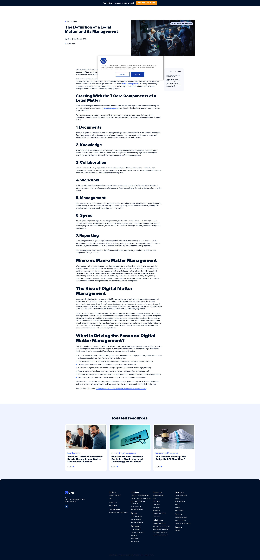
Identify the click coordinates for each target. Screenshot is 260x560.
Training (177, 507)
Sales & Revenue (136, 506)
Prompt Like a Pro (146, 3)
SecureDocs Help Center (160, 529)
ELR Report (156, 501)
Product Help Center (159, 513)
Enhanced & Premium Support (118, 512)
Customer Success (181, 495)
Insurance (134, 535)
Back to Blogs (71, 21)
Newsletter (156, 516)
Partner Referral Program (182, 523)
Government (135, 541)
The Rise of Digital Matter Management (172, 80)
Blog (154, 498)
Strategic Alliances (181, 517)
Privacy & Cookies (137, 555)
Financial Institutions (137, 532)
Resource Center (158, 495)
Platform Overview (115, 495)
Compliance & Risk (137, 509)
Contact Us (156, 507)
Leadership (156, 510)
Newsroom (156, 504)
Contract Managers (137, 522)
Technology (134, 538)
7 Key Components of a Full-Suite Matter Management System (121, 388)
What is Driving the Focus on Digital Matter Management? (173, 85)
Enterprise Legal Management (140, 495)
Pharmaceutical (135, 529)
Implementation (180, 501)
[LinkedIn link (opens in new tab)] (66, 507)
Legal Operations (136, 516)
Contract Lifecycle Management (141, 498)
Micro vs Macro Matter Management (173, 76)
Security (177, 504)
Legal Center (149, 555)
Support (177, 498)
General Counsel (136, 519)
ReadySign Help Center (160, 532)
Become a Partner (180, 520)
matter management (130, 84)
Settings (122, 74)
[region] (131, 68)
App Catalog (113, 505)
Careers (177, 530)
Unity (110, 498)
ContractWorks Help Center (161, 526)
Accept (137, 74)
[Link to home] (75, 492)
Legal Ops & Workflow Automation (138, 502)
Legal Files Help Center (160, 535)
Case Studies (179, 510)
